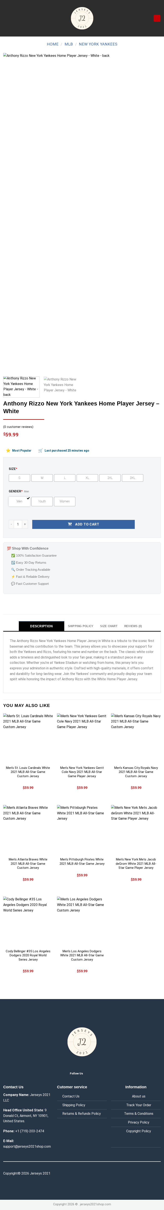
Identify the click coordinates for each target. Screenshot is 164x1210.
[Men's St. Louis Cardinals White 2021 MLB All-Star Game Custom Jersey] (28, 738)
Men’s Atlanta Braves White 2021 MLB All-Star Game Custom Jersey (28, 863)
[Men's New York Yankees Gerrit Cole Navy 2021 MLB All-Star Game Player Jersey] (82, 738)
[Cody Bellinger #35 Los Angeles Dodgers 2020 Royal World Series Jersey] (28, 921)
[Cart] (157, 18)
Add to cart (87, 524)
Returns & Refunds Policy (81, 1114)
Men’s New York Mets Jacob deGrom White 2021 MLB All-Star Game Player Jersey (136, 863)
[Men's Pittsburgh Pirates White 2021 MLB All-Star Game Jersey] (82, 830)
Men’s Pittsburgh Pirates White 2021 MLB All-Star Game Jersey (82, 861)
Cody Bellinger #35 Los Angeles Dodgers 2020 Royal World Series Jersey (28, 955)
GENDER (16, 491)
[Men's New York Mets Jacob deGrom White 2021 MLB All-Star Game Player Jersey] (136, 830)
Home (53, 44)
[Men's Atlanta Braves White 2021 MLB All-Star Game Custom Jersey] (28, 830)
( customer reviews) (18, 427)
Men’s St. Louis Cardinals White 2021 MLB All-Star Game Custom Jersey (28, 772)
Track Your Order (138, 1105)
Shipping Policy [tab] (81, 626)
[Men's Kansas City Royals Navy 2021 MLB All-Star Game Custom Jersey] (136, 738)
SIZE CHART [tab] (108, 626)
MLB (68, 44)
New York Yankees (98, 44)
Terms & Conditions (138, 1114)
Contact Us (70, 1096)
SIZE (13, 469)
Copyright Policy (138, 1131)
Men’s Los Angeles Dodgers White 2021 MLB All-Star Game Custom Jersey (82, 955)
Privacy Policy (138, 1122)
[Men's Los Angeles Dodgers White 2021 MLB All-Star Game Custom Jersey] (82, 921)
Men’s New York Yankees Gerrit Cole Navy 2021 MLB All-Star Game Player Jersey (82, 772)
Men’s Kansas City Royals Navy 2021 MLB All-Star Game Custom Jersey (136, 772)
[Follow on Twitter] (89, 1073)
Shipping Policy (73, 1105)
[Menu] (5, 18)
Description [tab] (41, 626)
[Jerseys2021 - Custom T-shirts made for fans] (82, 18)
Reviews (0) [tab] (133, 626)
